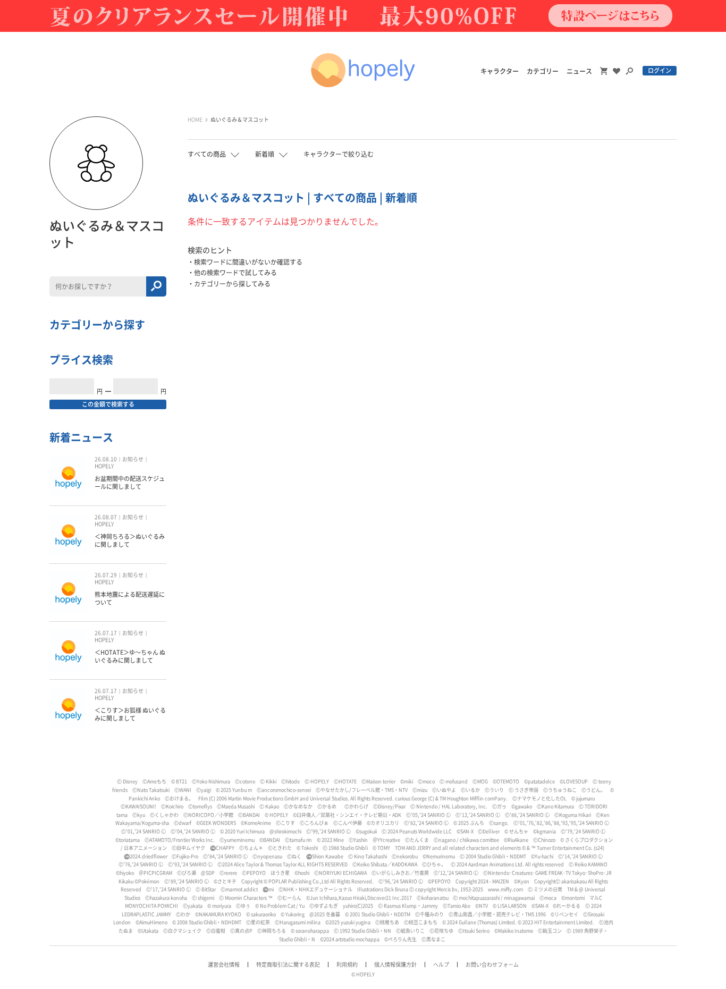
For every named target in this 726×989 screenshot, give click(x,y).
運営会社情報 (224, 964)
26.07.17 (106, 633)
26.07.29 (106, 575)
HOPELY (104, 466)
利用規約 (347, 964)
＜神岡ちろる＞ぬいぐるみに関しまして (130, 540)
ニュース (579, 71)
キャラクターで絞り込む (338, 154)
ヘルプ (441, 964)
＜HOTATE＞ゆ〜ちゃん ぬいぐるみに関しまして (130, 656)
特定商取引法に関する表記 (288, 964)
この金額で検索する (108, 404)
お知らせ (132, 459)
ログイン (659, 70)
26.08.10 (106, 459)
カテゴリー (543, 71)
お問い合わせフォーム (492, 964)
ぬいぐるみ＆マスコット (239, 119)
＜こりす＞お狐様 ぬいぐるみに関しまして (130, 714)
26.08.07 (106, 517)
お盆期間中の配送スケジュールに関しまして (130, 482)
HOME (195, 119)
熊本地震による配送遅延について (130, 598)
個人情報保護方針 (395, 964)
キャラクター (499, 71)
